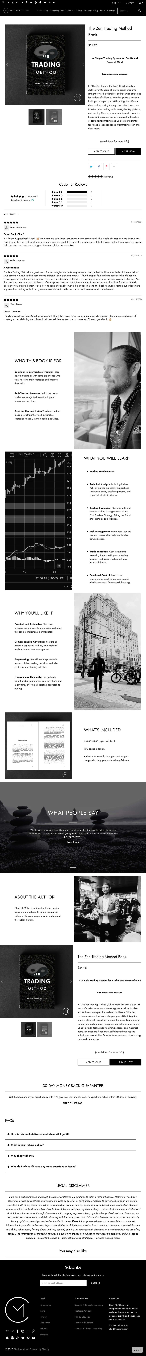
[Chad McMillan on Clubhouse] (3, 3)
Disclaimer (45, 1322)
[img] (11, 222)
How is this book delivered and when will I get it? (40, 1134)
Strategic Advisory (83, 1310)
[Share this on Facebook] (99, 166)
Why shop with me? (22, 1156)
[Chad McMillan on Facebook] (12, 3)
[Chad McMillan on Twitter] (44, 3)
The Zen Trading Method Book (102, 956)
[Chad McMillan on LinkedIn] (22, 3)
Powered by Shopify (39, 1349)
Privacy (43, 1316)
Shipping (44, 1334)
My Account (45, 1305)
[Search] (139, 11)
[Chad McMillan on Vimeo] (49, 3)
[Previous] (7, 64)
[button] (95, 176)
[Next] (83, 64)
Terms (42, 1310)
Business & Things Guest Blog (88, 1328)
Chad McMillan (21, 1349)
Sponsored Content (83, 1322)
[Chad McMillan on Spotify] (35, 3)
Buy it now (128, 151)
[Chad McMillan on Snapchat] (31, 3)
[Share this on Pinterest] (106, 166)
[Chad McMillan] (16, 10)
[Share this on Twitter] (91, 166)
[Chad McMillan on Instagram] (17, 3)
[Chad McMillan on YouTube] (54, 3)
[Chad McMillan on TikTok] (40, 3)
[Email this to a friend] (114, 166)
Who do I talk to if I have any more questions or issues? (44, 1166)
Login (131, 2)
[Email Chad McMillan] (8, 3)
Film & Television (82, 1316)
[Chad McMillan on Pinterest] (26, 3)
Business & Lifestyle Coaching (88, 1305)
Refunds (43, 1328)
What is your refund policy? (27, 1145)
